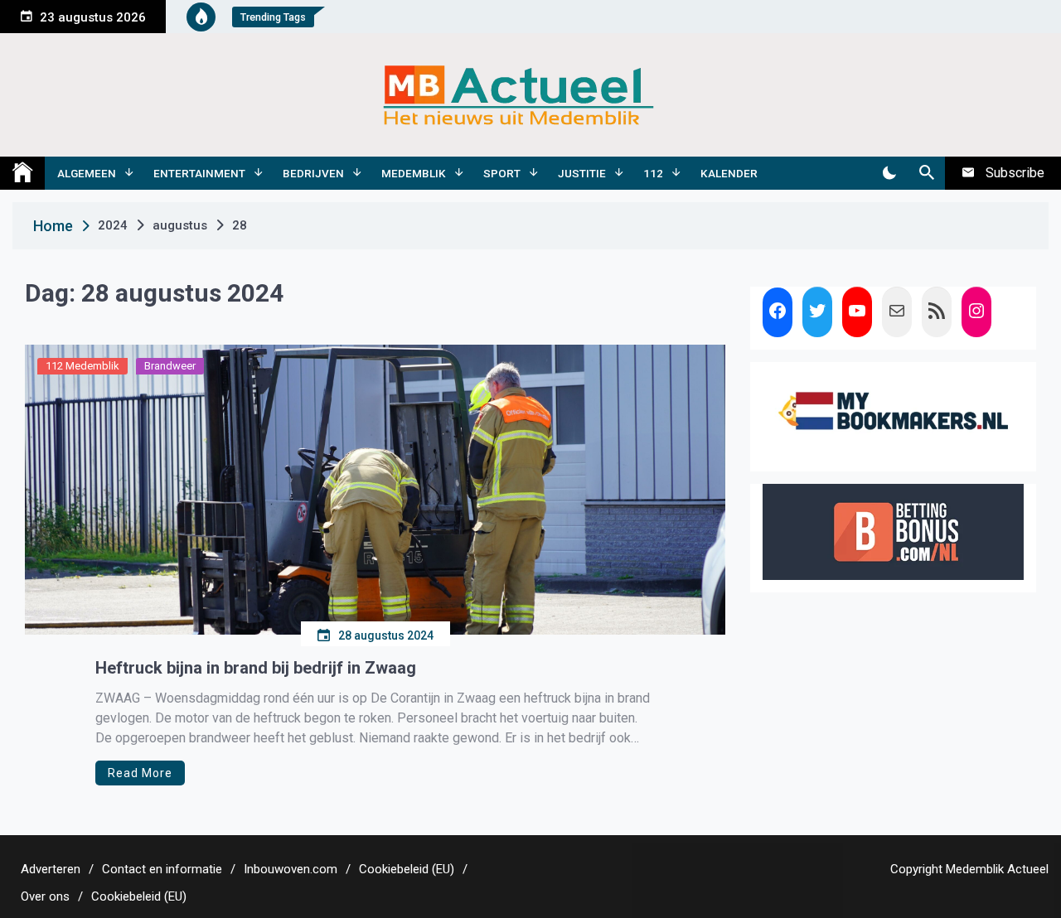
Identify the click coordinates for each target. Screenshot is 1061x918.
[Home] (22, 173)
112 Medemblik (82, 366)
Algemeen (86, 173)
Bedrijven (313, 173)
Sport (502, 173)
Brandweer (170, 366)
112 (653, 173)
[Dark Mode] (889, 173)
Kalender (729, 173)
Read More (140, 773)
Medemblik (413, 173)
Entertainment (199, 173)
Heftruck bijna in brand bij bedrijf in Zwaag (255, 668)
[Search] (926, 173)
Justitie (582, 173)
